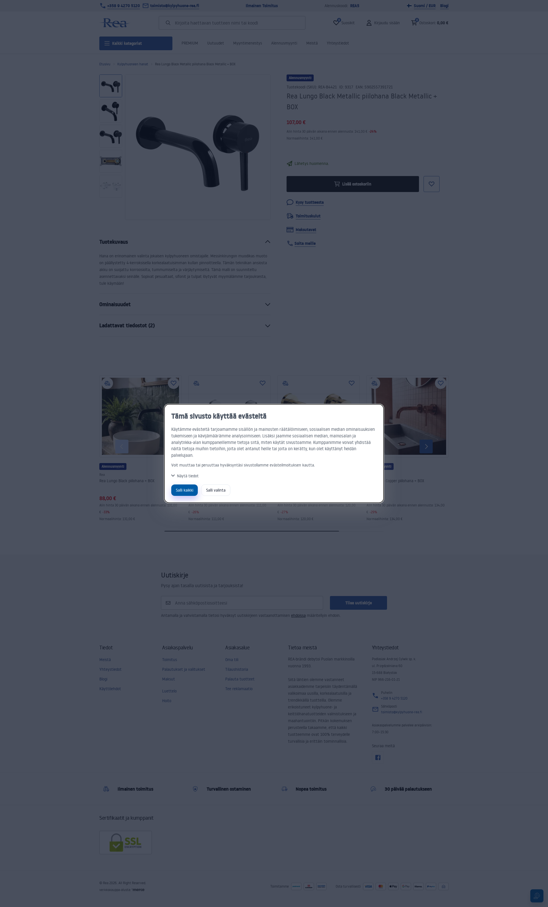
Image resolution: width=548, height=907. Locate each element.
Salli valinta (215, 490)
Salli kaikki (184, 490)
